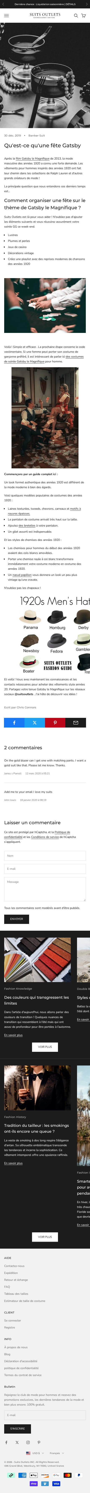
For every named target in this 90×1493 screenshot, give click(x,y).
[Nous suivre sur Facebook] (6, 1442)
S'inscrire (17, 1429)
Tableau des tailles (16, 1294)
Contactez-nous (14, 1266)
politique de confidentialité (21, 1368)
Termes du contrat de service (22, 1375)
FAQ (7, 1287)
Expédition (11, 1273)
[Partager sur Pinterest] (55, 722)
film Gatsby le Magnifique (32, 159)
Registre (9, 1327)
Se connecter (12, 1321)
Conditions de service (45, 837)
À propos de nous (16, 1347)
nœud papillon (22, 575)
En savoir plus (13, 1035)
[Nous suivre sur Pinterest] (39, 1442)
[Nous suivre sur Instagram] (28, 1442)
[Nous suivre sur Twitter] (17, 1442)
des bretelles (27, 526)
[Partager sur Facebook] (14, 722)
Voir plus (45, 1047)
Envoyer (16, 919)
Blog (7, 1354)
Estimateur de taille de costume (24, 1301)
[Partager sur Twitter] (35, 722)
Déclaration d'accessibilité (20, 1361)
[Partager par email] (76, 722)
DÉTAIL (66, 4)
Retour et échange (16, 1280)
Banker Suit (36, 135)
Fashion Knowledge (18, 988)
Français (55, 1453)
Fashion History (15, 1117)
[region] (45, 4)
